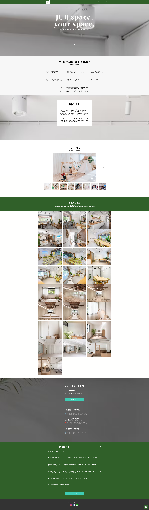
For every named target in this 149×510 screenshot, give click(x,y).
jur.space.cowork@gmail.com (75, 393)
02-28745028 (72, 390)
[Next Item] (103, 167)
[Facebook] (74, 505)
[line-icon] (77, 505)
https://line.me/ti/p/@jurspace (76, 391)
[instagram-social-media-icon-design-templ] (71, 505)
